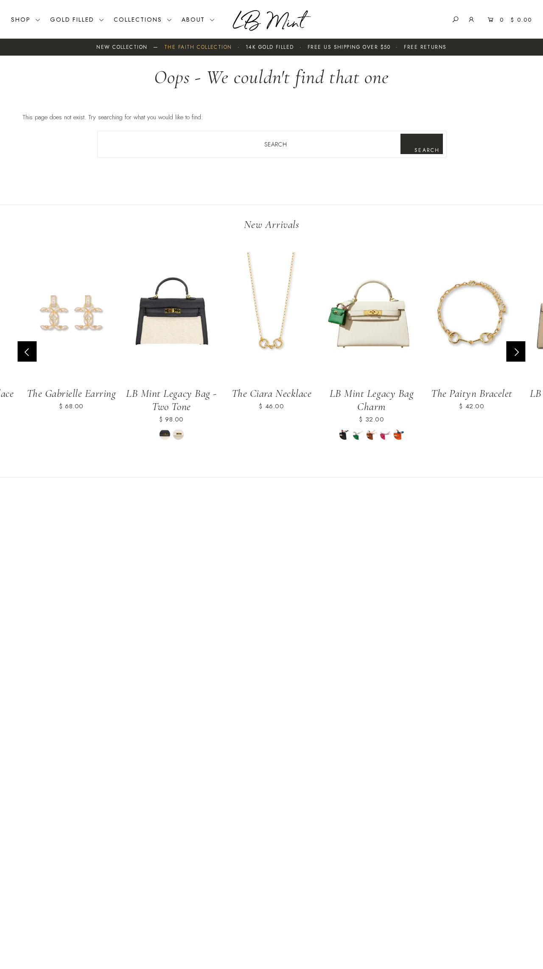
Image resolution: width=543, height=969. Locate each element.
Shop (22, 19)
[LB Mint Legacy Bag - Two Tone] (171, 316)
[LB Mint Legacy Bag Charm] (372, 316)
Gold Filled (73, 19)
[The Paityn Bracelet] (472, 316)
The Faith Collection (198, 47)
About (195, 19)
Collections (139, 19)
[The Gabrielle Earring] (71, 316)
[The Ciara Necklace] (271, 316)
